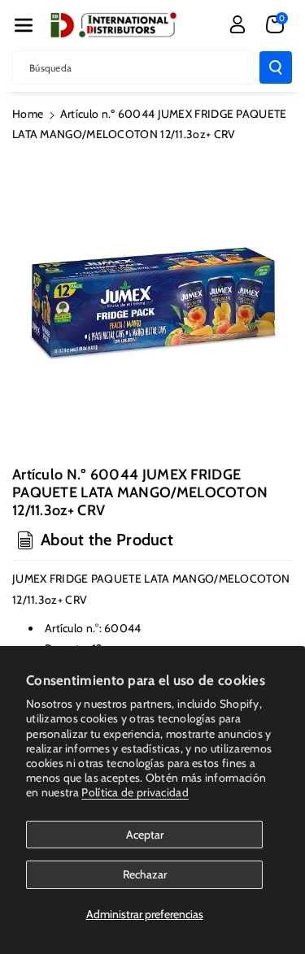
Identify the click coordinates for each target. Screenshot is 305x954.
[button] (23, 25)
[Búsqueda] (275, 67)
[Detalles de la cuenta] (237, 24)
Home (27, 113)
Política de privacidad (135, 792)
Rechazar (145, 874)
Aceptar (144, 834)
